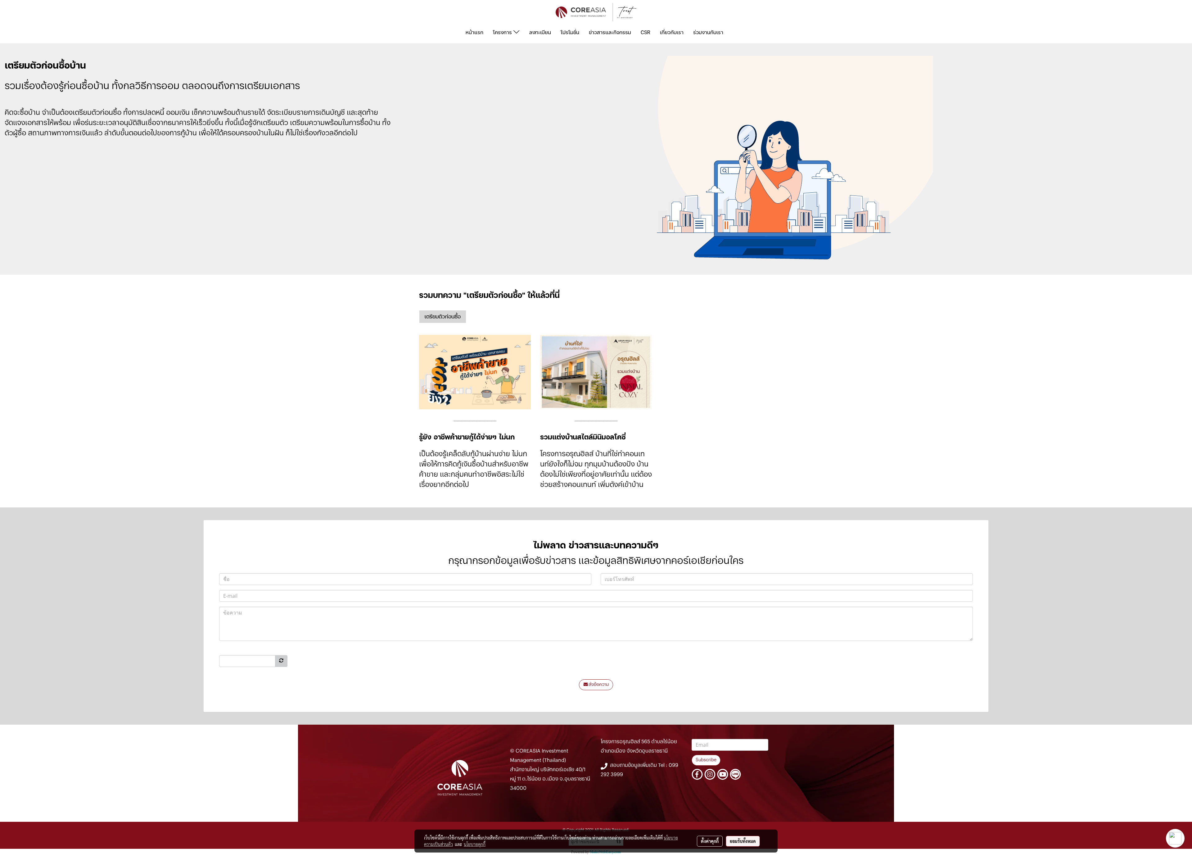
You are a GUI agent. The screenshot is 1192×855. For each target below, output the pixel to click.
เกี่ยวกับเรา (672, 32)
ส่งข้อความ (599, 684)
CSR (645, 32)
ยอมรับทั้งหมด (743, 841)
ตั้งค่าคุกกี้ (710, 841)
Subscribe (706, 760)
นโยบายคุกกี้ (474, 844)
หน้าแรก (474, 32)
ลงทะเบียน (540, 32)
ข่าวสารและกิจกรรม (610, 32)
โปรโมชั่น (570, 32)
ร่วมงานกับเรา (708, 32)
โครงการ (503, 32)
